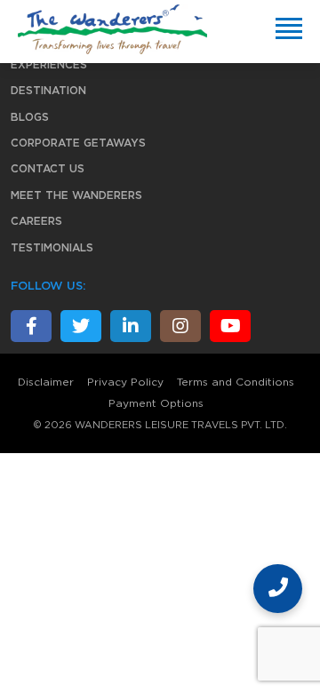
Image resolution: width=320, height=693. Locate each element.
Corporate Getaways (78, 143)
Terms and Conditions (235, 382)
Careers (36, 221)
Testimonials (52, 248)
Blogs (30, 117)
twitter (80, 326)
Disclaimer (46, 382)
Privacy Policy (125, 382)
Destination (48, 90)
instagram (180, 326)
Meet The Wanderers (76, 195)
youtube (230, 326)
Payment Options (156, 403)
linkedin (130, 326)
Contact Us (47, 168)
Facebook (31, 326)
